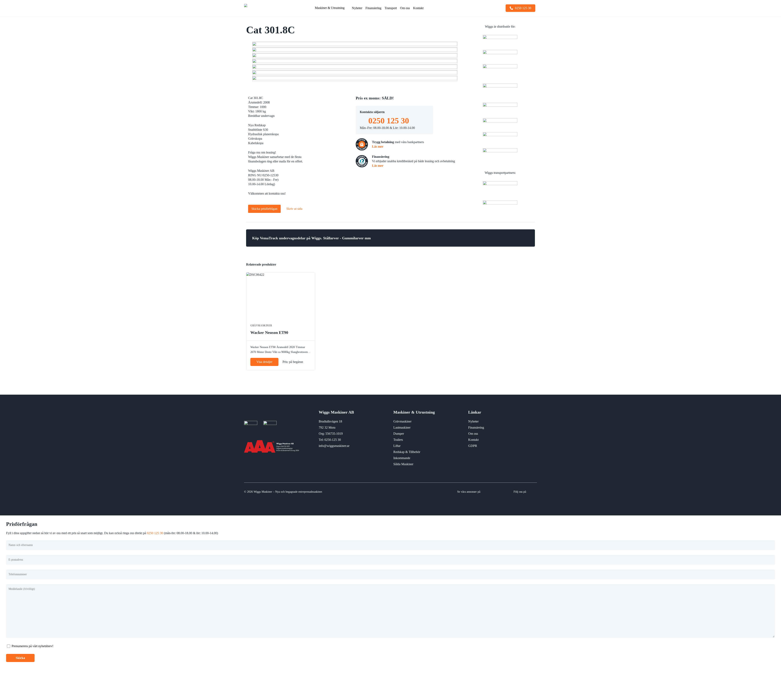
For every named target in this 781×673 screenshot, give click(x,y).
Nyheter (473, 421)
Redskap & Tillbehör (406, 452)
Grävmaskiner (402, 421)
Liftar (396, 446)
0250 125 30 (388, 120)
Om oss (473, 433)
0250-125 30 (332, 439)
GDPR (472, 446)
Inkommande (401, 458)
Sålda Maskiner (403, 464)
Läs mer (377, 146)
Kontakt (473, 439)
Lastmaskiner (401, 427)
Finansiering (476, 427)
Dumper (398, 433)
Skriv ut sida (294, 208)
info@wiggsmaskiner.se (334, 446)
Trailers (398, 439)
